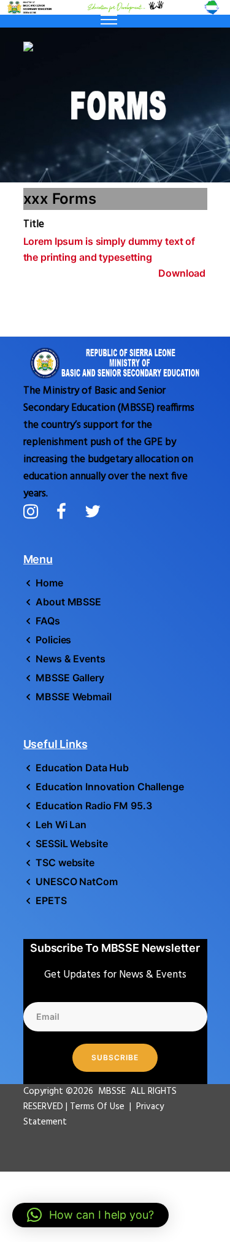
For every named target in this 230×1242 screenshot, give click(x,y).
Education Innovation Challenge (109, 786)
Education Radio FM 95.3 (93, 805)
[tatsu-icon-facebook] (65, 511)
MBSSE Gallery (70, 678)
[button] (90, 1215)
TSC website (65, 862)
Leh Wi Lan (61, 824)
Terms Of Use (98, 1106)
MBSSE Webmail (73, 696)
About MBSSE (68, 602)
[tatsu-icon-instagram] (35, 511)
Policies (53, 640)
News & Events (70, 659)
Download (181, 273)
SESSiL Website (71, 843)
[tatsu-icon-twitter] (93, 511)
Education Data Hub (82, 767)
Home (49, 583)
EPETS (51, 900)
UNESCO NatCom (76, 881)
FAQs (48, 621)
